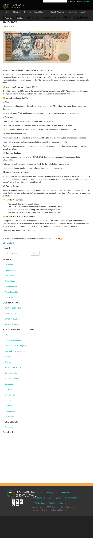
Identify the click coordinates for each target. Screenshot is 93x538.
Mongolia (16, 12)
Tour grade (9, 427)
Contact (20, 18)
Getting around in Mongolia (15, 346)
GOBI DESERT (11, 313)
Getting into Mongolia (13, 340)
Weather (8, 357)
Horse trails (9, 276)
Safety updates (11, 411)
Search (35, 253)
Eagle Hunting (39, 12)
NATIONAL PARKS (12, 324)
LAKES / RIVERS (12, 319)
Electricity (8, 406)
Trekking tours (10, 270)
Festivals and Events (13, 367)
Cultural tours (10, 281)
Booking (84, 12)
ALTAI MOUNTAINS (13, 308)
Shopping (8, 400)
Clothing (8, 362)
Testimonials (10, 417)
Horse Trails (72, 12)
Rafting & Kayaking (56, 12)
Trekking (27, 12)
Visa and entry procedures (15, 351)
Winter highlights (11, 292)
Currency (8, 389)
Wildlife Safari (10, 297)
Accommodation (11, 378)
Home (7, 12)
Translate (86, 1)
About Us (8, 18)
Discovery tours (11, 286)
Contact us (63, 503)
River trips (9, 265)
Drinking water (10, 395)
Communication (11, 373)
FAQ (6, 335)
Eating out (9, 384)
